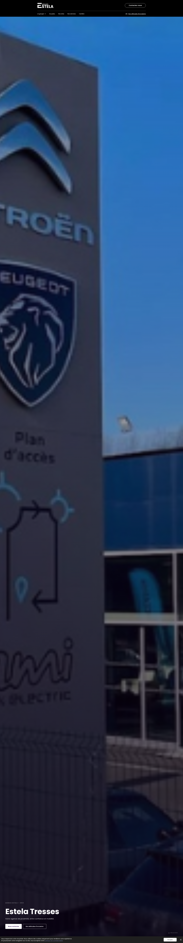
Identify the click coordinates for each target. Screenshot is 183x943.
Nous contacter (13, 926)
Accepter (170, 939)
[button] (42, 14)
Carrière (81, 14)
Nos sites (61, 14)
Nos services (71, 14)
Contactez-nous (135, 5)
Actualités (52, 14)
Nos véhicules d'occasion (34, 926)
